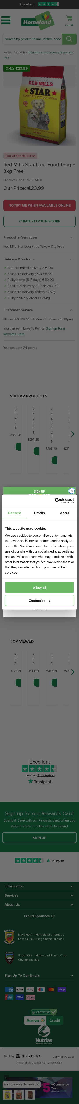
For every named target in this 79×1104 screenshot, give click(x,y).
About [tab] (64, 513)
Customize (37, 600)
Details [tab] (39, 513)
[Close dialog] (72, 491)
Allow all (39, 588)
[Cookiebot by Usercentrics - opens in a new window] (56, 500)
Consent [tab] (14, 513)
